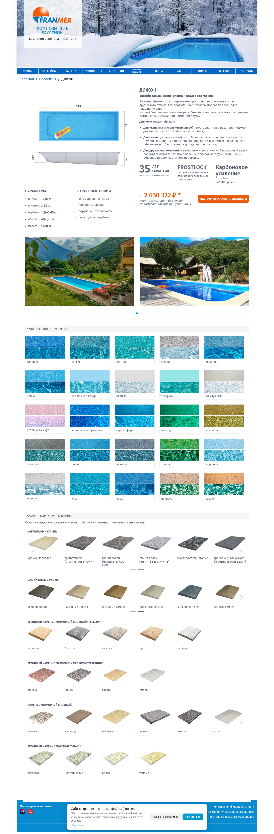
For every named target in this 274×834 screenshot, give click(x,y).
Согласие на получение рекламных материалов (222, 817)
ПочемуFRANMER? (137, 71)
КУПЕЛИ (71, 71)
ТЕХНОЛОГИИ (115, 71)
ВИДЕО (202, 71)
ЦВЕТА (159, 71)
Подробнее (77, 825)
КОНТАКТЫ (246, 71)
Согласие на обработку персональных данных (223, 812)
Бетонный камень (95, 522)
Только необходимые (165, 816)
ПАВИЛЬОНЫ (93, 71)
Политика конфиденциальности (233, 806)
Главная (27, 79)
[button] (244, 276)
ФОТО (181, 71)
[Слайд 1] (133, 569)
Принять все (192, 816)
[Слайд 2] (141, 569)
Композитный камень (128, 522)
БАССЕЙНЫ (49, 71)
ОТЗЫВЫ (224, 71)
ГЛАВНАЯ (27, 71)
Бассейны (47, 79)
